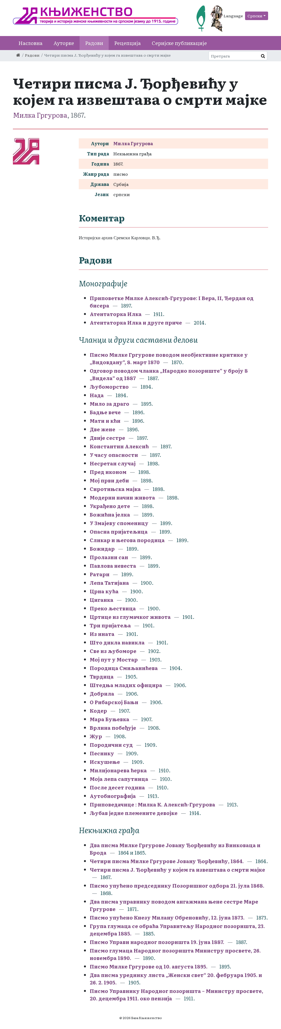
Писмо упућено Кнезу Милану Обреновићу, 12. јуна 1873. (167, 917)
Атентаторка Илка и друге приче (136, 322)
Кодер (99, 710)
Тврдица (102, 676)
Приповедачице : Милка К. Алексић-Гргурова (152, 804)
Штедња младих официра (126, 685)
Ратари (99, 574)
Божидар (102, 548)
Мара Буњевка (110, 719)
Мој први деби (110, 480)
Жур (96, 736)
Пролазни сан (109, 557)
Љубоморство (109, 386)
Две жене (102, 429)
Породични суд (112, 744)
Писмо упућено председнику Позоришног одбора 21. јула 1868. (177, 885)
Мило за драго (109, 403)
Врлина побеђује (113, 727)
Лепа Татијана (110, 582)
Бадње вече (105, 412)
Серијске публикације (179, 43)
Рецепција (127, 43)
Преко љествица (113, 608)
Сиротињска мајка (116, 489)
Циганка (101, 599)
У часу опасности (114, 455)
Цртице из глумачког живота (131, 617)
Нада (97, 395)
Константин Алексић (120, 446)
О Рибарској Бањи (114, 702)
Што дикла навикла (118, 642)
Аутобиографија (113, 796)
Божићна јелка (110, 514)
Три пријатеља (110, 625)
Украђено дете (110, 506)
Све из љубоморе (113, 651)
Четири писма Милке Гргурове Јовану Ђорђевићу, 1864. (167, 861)
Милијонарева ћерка (119, 770)
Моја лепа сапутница (119, 779)
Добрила (102, 693)
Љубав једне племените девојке (134, 813)
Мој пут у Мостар (114, 659)
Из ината (103, 634)
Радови (94, 43)
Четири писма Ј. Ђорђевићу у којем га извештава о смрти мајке (177, 869)
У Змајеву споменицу (119, 523)
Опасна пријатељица (119, 531)
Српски (255, 15)
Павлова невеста (113, 565)
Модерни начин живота (123, 497)
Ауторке (64, 43)
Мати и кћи (105, 420)
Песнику (102, 753)
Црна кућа (104, 591)
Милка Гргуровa (40, 115)
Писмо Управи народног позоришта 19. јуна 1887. (157, 942)
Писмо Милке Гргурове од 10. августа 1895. (148, 966)
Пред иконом (109, 472)
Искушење (105, 761)
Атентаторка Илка (116, 314)
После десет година (118, 787)
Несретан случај (113, 463)
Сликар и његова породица (128, 540)
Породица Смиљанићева (124, 668)
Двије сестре (107, 437)
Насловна (30, 43)
